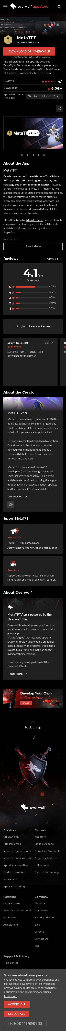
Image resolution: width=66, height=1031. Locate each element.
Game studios (11, 903)
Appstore (40, 836)
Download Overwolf (47, 851)
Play (34, 133)
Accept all (17, 1004)
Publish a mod (12, 843)
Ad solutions (11, 924)
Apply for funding (14, 886)
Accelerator (10, 879)
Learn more (10, 995)
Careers (39, 931)
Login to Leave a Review (33, 326)
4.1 (60, 81)
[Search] (59, 6)
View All (52, 259)
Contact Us (41, 938)
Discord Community (47, 872)
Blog (37, 924)
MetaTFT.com (34, 219)
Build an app (11, 836)
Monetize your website (17, 858)
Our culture (41, 910)
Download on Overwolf (29, 51)
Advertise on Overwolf (17, 910)
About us (40, 903)
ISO (37, 946)
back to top (33, 727)
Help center (42, 865)
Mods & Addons (44, 843)
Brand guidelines (45, 917)
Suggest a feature (45, 858)
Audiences (9, 917)
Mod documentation (15, 872)
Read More (33, 246)
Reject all (16, 1013)
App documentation (15, 865)
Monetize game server (17, 851)
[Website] (10, 504)
